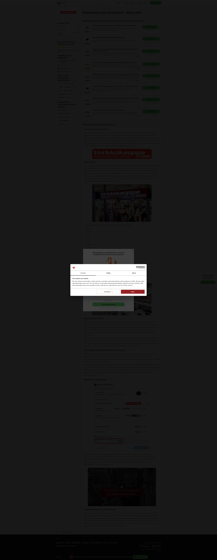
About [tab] (134, 273)
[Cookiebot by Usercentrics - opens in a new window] (137, 267)
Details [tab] (108, 273)
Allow (132, 291)
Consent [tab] (83, 273)
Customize (107, 291)
